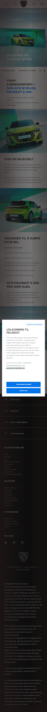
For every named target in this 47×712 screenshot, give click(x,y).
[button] (35, 324)
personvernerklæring (15, 368)
